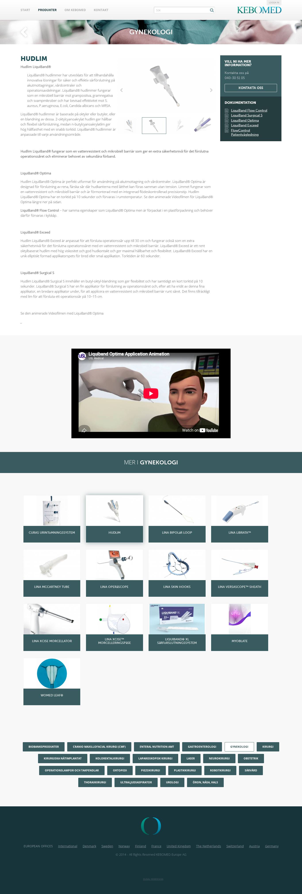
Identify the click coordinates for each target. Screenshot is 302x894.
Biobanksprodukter (44, 747)
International (67, 846)
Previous (122, 90)
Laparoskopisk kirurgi (155, 758)
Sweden (107, 846)
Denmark (89, 846)
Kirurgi (267, 747)
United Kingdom (179, 846)
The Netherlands (208, 846)
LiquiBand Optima (245, 120)
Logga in (274, 2)
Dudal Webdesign (153, 878)
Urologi (172, 782)
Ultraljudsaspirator (136, 782)
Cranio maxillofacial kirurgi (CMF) (99, 747)
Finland (140, 846)
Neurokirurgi (219, 758)
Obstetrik (251, 758)
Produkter (47, 10)
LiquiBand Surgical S (246, 115)
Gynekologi (239, 747)
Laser (191, 758)
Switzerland (235, 846)
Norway (124, 846)
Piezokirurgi (150, 770)
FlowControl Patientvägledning (245, 132)
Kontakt (101, 10)
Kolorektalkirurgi (110, 758)
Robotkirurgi (220, 770)
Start (25, 10)
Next (210, 90)
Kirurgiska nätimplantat (63, 758)
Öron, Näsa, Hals (205, 782)
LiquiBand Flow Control (249, 110)
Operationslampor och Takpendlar (72, 770)
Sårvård (251, 770)
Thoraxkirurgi (95, 782)
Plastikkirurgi (185, 770)
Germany (272, 846)
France (156, 846)
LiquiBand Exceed (244, 125)
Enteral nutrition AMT (157, 747)
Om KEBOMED (75, 10)
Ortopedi (120, 770)
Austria (254, 846)
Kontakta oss (251, 88)
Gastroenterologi (202, 747)
